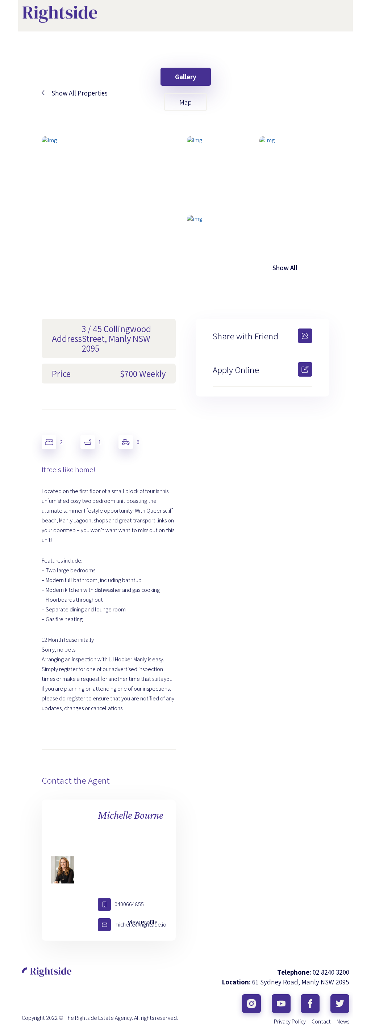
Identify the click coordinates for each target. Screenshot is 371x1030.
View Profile (143, 922)
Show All (284, 267)
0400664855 (129, 904)
